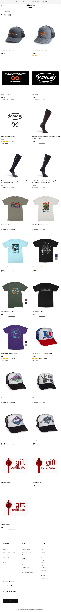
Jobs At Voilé (6, 557)
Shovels (43, 562)
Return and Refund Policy (28, 572)
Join (10, 600)
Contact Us (5, 549)
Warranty (24, 562)
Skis (42, 549)
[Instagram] (7, 585)
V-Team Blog (6, 554)
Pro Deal (24, 569)
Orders (23, 564)
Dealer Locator (25, 547)
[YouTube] (11, 585)
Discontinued (44, 575)
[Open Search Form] (4, 6)
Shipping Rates (25, 567)
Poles (42, 557)
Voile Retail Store (26, 549)
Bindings (43, 552)
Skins (42, 554)
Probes (42, 565)
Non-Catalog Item (45, 578)
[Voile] (30, 5)
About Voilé (5, 547)
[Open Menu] (1, 6)
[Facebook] (4, 585)
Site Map (5, 562)
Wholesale (24, 554)
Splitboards (43, 547)
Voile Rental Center (26, 552)
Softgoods (7, 11)
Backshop (43, 573)
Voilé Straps (44, 567)
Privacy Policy (6, 560)
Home (2, 11)
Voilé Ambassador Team (9, 552)
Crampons (43, 560)
